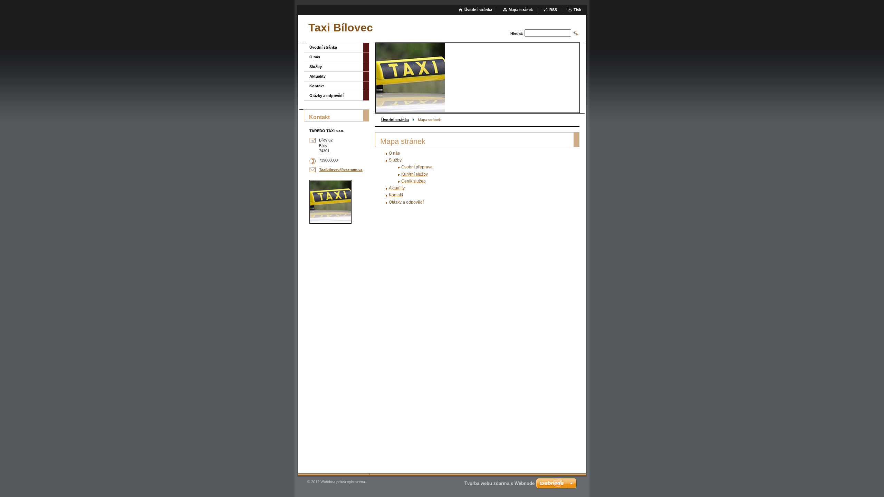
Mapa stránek (521, 10)
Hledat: (516, 33)
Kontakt (396, 195)
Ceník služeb (413, 181)
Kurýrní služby (414, 174)
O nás (394, 153)
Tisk (577, 10)
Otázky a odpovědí (406, 202)
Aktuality (397, 188)
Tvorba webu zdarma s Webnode (499, 483)
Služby (395, 160)
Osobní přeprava (417, 167)
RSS (553, 10)
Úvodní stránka (395, 120)
